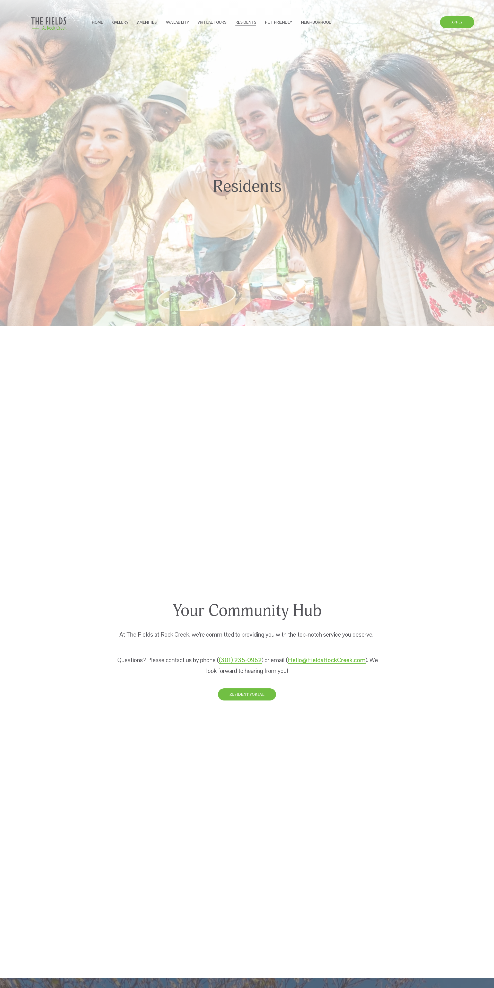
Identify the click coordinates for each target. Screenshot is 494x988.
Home (97, 22)
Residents (245, 22)
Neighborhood (316, 22)
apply (457, 22)
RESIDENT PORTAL (247, 694)
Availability (177, 22)
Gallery (120, 22)
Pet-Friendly (278, 22)
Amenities (147, 22)
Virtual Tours (212, 22)
